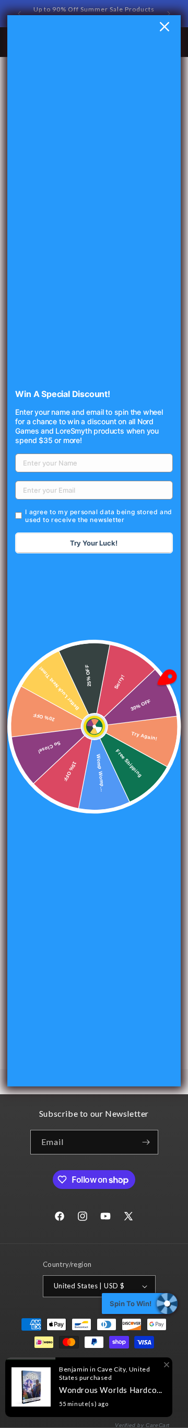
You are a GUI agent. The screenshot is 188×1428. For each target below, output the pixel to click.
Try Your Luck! (94, 543)
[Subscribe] (146, 1142)
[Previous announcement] (19, 13)
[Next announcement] (168, 13)
